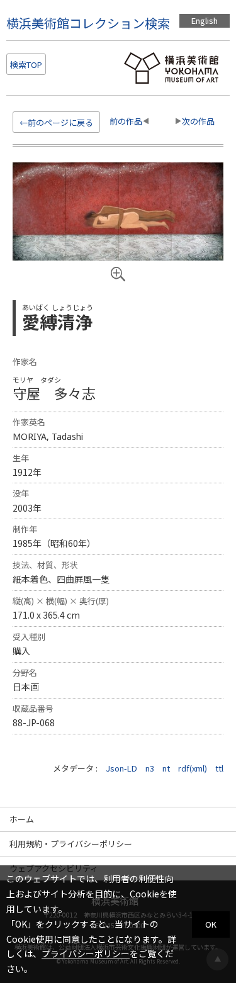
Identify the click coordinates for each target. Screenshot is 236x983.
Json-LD (121, 768)
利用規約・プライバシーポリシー (70, 844)
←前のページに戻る (56, 122)
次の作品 (198, 121)
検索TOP (26, 64)
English (204, 20)
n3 (149, 768)
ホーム (21, 819)
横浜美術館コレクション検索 (88, 23)
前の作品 (126, 121)
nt (166, 768)
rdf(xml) (192, 768)
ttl (219, 768)
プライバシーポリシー (86, 953)
